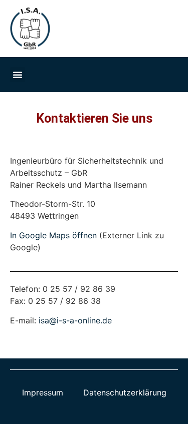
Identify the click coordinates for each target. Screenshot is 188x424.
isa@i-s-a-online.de (75, 320)
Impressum (42, 392)
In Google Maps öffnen (53, 235)
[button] (17, 74)
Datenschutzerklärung (124, 392)
